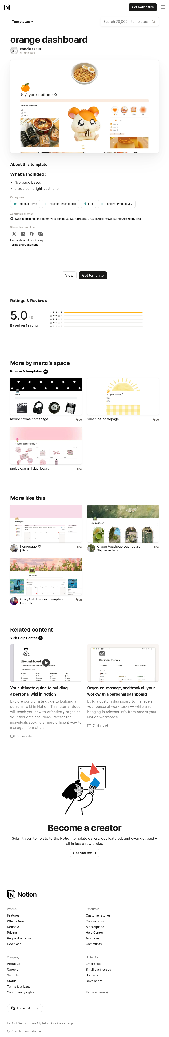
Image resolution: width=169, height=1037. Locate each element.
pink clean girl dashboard (29, 468)
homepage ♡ (30, 546)
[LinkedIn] (23, 234)
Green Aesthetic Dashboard (118, 546)
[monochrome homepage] (46, 396)
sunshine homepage (103, 419)
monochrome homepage (29, 419)
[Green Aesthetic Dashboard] (123, 524)
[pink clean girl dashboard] (46, 446)
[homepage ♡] (46, 524)
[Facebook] (31, 234)
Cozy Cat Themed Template (42, 599)
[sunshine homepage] (123, 396)
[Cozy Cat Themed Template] (46, 576)
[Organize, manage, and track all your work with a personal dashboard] (123, 663)
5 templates (27, 52)
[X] (14, 234)
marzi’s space (30, 49)
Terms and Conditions (24, 244)
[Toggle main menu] (163, 7)
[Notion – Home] (7, 7)
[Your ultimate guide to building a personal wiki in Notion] (46, 663)
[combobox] (130, 21)
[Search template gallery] (154, 21)
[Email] (41, 234)
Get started (84, 853)
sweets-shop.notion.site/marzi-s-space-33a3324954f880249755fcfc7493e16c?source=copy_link (78, 218)
